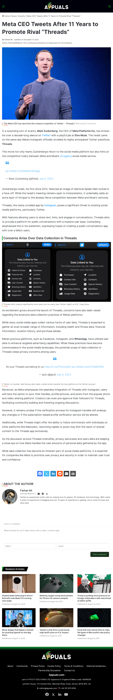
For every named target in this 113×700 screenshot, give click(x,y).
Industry (21, 16)
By (3, 40)
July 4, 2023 (64, 374)
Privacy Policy (38, 666)
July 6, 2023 (46, 178)
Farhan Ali (7, 40)
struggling (66, 156)
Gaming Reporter (27, 493)
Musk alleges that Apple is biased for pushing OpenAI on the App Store (17, 632)
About (10, 666)
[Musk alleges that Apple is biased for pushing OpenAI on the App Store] (19, 617)
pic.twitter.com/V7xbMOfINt (88, 366)
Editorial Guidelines (96, 666)
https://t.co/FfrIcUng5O (57, 366)
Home (7, 16)
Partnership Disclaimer (49, 670)
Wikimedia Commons (86, 123)
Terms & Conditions (73, 666)
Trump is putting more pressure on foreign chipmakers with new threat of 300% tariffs (94, 598)
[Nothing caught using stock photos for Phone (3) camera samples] (56, 583)
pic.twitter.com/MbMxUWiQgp (23, 171)
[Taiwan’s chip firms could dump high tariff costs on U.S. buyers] (56, 617)
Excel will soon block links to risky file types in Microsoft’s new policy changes (93, 632)
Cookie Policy (54, 666)
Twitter (46, 135)
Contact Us (69, 670)
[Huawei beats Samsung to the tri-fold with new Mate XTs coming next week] (19, 583)
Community (22, 666)
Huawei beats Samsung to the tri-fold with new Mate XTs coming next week (17, 598)
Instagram (50, 205)
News (13, 16)
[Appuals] (56, 6)
